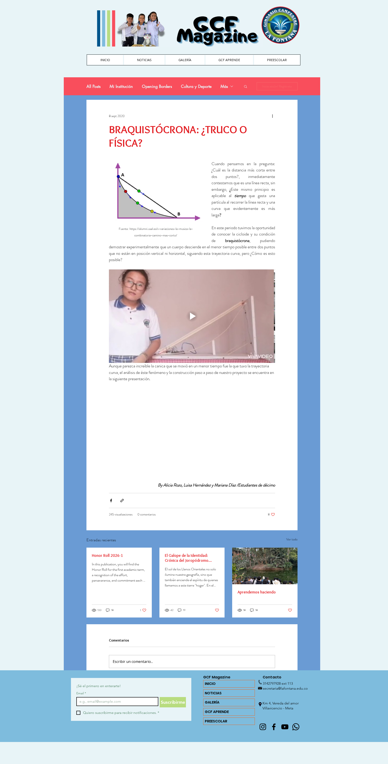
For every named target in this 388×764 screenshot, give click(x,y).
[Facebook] (273, 726)
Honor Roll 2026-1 (107, 555)
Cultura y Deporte (196, 86)
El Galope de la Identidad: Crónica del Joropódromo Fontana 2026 (186, 558)
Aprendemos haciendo (257, 592)
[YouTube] (284, 726)
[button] (245, 86)
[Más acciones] (272, 116)
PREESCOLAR (216, 721)
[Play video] (192, 316)
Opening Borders (157, 86)
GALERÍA (212, 702)
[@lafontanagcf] (262, 726)
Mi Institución (121, 86)
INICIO (210, 683)
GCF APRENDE (217, 711)
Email (81, 693)
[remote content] (192, 429)
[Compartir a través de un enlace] (122, 500)
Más (224, 86)
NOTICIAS (213, 693)
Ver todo (292, 539)
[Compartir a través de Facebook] (111, 500)
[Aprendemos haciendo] (265, 566)
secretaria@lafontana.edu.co (285, 688)
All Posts (93, 86)
